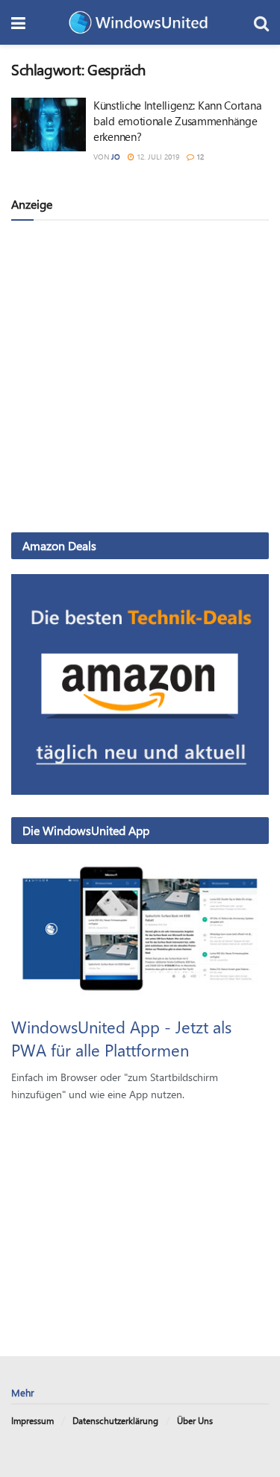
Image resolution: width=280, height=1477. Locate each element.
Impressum (32, 1420)
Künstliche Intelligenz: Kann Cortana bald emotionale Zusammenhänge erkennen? (177, 121)
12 (199, 156)
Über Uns (195, 1420)
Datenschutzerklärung (115, 1420)
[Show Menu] (18, 22)
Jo (115, 156)
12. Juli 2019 (156, 156)
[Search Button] (261, 22)
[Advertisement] (140, 375)
